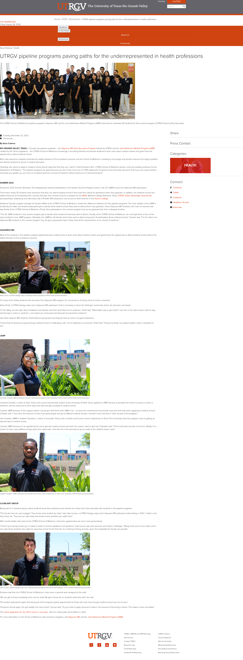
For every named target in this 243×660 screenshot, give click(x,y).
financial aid (146, 195)
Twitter (176, 192)
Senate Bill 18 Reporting (132, 653)
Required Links (129, 645)
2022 (65, 19)
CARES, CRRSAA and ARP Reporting (137, 634)
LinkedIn (107, 645)
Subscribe (177, 207)
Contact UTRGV (129, 641)
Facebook (177, 187)
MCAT (84, 195)
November (74, 19)
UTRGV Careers (164, 634)
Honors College (101, 198)
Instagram (177, 197)
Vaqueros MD (74, 617)
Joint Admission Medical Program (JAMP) (137, 148)
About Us (125, 35)
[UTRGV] (121, 642)
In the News (64, 31)
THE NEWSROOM (7, 22)
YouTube (115, 645)
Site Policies (128, 638)
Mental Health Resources (167, 645)
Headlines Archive (181, 202)
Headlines (63, 27)
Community (125, 43)
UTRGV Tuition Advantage (129, 195)
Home (57, 19)
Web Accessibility (164, 641)
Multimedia (63, 39)
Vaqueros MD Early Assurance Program (78, 148)
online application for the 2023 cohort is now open (26, 612)
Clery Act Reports (164, 638)
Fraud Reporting (130, 649)
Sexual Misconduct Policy (167, 649)
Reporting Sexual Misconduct (168, 653)
